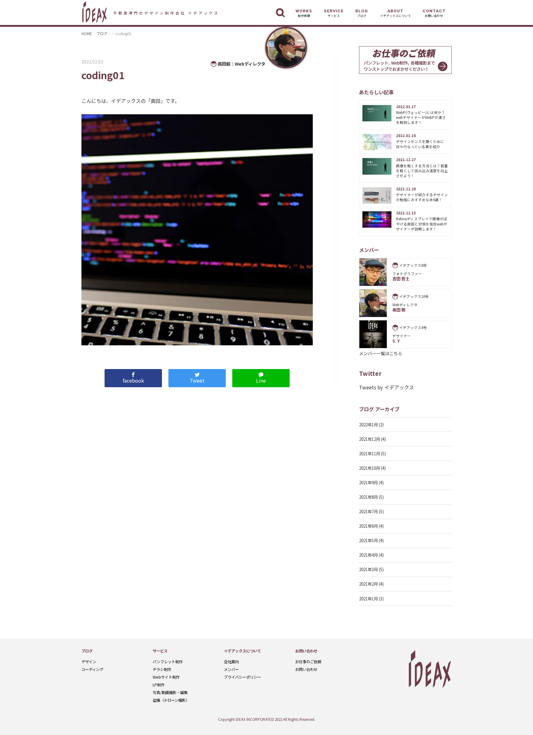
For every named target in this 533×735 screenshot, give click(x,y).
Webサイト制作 (166, 677)
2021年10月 (369, 468)
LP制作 (158, 685)
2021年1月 (368, 598)
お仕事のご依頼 (308, 661)
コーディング (92, 669)
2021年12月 (369, 439)
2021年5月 (368, 540)
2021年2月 (368, 584)
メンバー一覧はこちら (380, 353)
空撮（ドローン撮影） (171, 700)
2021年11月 (369, 453)
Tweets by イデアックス (386, 387)
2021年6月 (368, 526)
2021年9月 (368, 482)
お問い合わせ (306, 669)
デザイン (88, 661)
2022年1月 (368, 424)
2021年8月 (368, 497)
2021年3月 (368, 569)
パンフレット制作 (168, 661)
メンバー (231, 669)
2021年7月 (368, 511)
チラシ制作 (162, 669)
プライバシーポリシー (242, 677)
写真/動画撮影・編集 (170, 692)
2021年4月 (368, 555)
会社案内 (231, 661)
